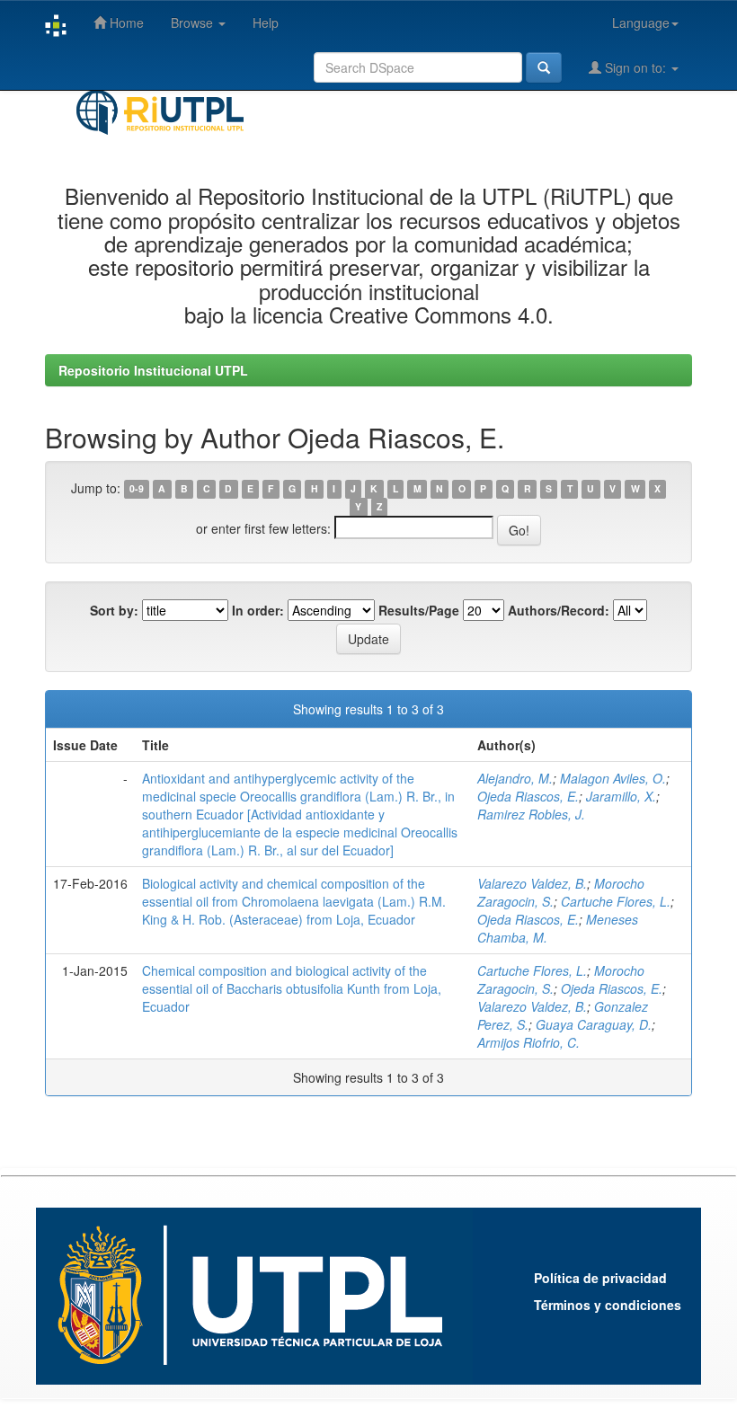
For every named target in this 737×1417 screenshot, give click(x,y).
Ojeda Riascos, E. (528, 796)
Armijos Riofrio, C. (528, 1042)
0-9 (136, 489)
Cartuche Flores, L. (615, 901)
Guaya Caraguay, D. (594, 1024)
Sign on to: (635, 67)
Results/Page (418, 610)
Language (641, 22)
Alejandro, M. (515, 778)
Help (266, 22)
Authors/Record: (558, 610)
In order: (258, 610)
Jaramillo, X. (621, 796)
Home (125, 22)
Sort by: (114, 610)
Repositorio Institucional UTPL (153, 370)
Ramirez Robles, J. (531, 814)
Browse (194, 22)
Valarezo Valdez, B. (532, 883)
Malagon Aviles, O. (613, 778)
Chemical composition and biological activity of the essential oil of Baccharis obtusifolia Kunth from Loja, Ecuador (291, 988)
